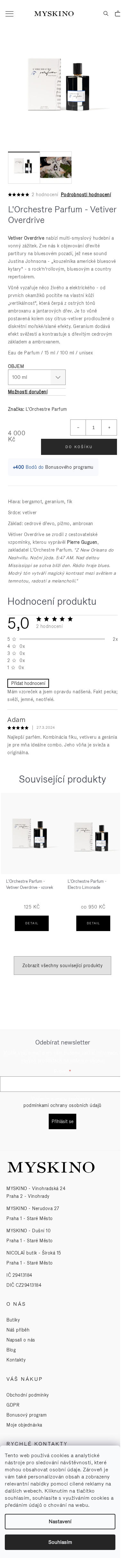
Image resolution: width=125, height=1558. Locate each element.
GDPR (12, 1405)
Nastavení (60, 1521)
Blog (11, 1350)
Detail (31, 923)
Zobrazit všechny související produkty (62, 965)
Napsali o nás (20, 1340)
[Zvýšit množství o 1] (109, 427)
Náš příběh (17, 1330)
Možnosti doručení (28, 392)
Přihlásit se (62, 1121)
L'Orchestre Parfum (46, 409)
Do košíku (79, 447)
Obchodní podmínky (27, 1395)
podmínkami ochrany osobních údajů (62, 1105)
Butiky (13, 1320)
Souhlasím (60, 1542)
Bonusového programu (69, 467)
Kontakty (16, 1360)
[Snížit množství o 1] (78, 427)
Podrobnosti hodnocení (86, 194)
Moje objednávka (24, 1425)
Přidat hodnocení (28, 683)
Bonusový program (26, 1415)
